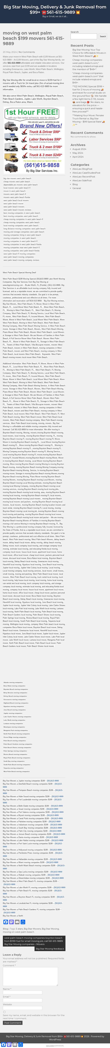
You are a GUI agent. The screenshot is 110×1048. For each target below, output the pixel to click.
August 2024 (79, 149)
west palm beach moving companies (19, 257)
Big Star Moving (50, 928)
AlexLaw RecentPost (83, 176)
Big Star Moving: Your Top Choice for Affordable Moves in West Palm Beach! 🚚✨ (89, 52)
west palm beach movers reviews (17, 210)
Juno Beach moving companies (15, 710)
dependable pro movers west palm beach (21, 185)
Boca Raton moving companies (14, 686)
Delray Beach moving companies (15, 696)
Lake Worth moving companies (14, 720)
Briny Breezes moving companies (15, 692)
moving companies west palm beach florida (21, 251)
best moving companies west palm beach (21, 216)
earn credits (50, 1045)
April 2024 (78, 156)
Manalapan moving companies (14, 727)
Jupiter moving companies (13, 713)
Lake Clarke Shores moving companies (17, 716)
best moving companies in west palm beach (22, 213)
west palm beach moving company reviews (21, 260)
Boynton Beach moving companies (16, 689)
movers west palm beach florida (17, 197)
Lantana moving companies (13, 723)
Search (75, 32)
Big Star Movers (32, 928)
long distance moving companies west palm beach (24, 229)
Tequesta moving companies (14, 768)
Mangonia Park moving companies (16, 730)
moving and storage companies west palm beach (24, 232)
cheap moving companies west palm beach (21, 222)
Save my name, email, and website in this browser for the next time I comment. (34, 1017)
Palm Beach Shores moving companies (17, 747)
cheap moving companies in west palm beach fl (23, 219)
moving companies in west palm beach (20, 238)
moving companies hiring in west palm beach (22, 235)
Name (7, 989)
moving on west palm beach (18, 932)
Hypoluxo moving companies (14, 706)
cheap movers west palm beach (17, 182)
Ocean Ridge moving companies (15, 737)
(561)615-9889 (53, 781)
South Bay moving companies (14, 761)
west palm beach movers (14, 207)
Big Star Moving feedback (50, 948)
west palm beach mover (13, 204)
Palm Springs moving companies (15, 751)
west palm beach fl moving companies (19, 254)
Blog (5, 928)
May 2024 (77, 153)
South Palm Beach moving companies (17, 764)
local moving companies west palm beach (21, 226)
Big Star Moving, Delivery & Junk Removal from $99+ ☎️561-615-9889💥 (55, 9)
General (76, 188)
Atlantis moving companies (13, 682)
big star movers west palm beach (17, 178)
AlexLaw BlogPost (82, 169)
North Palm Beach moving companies (17, 734)
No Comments (27, 52)
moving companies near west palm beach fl (22, 247)
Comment (9, 965)
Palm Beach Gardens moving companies (18, 744)
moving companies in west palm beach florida (22, 244)
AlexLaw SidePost (82, 180)
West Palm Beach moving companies (17, 771)
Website (7, 1004)
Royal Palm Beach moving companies (17, 758)
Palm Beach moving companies (15, 740)
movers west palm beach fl (15, 194)
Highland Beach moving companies (16, 703)
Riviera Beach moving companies (15, 754)
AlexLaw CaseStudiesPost (86, 172)
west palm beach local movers (16, 200)
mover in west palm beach (14, 191)
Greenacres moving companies (15, 699)
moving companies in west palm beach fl (20, 241)
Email (6, 996)
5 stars (19, 928)
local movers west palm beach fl (17, 188)
